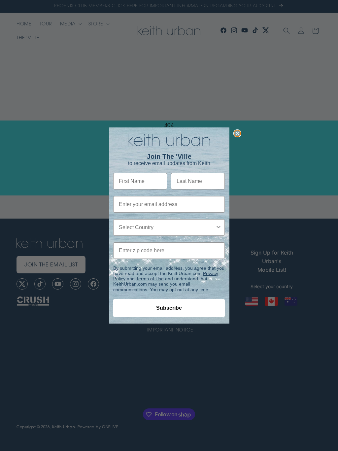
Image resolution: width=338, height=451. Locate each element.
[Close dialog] (237, 133)
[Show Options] (218, 227)
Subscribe (169, 308)
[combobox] (167, 227)
